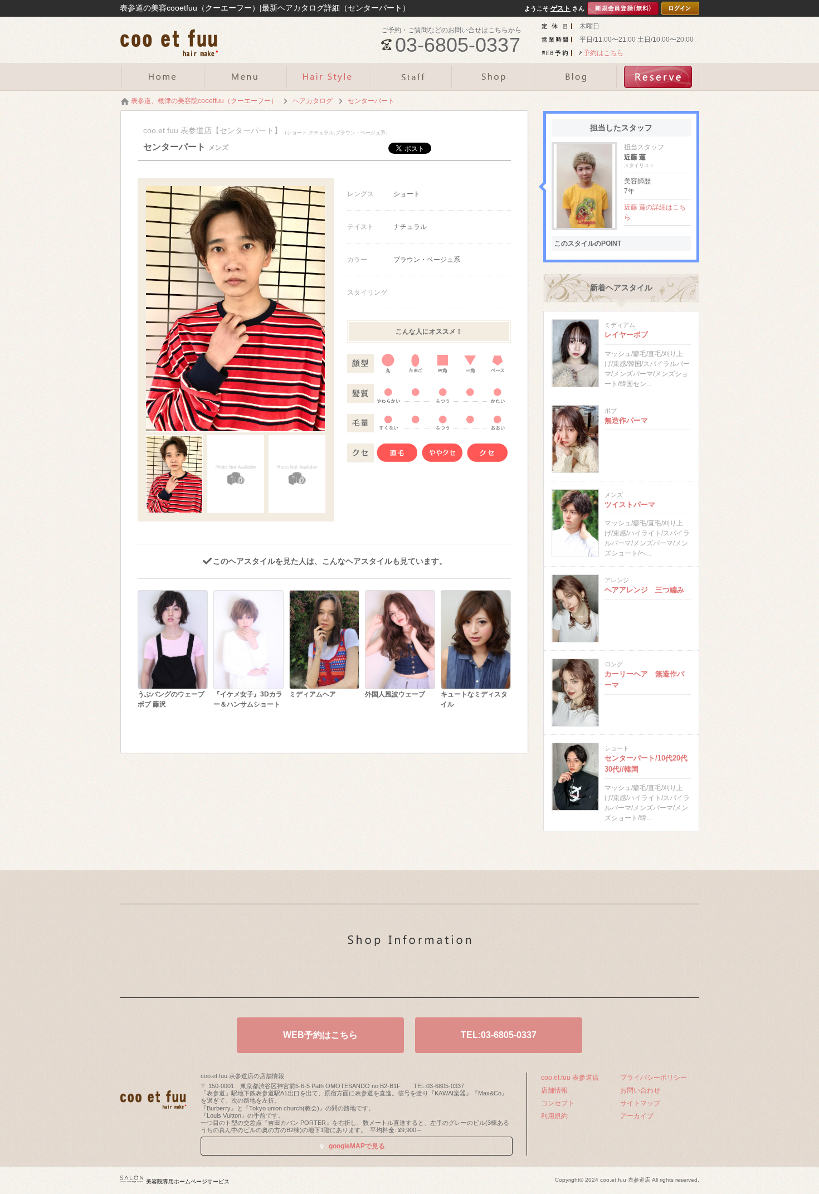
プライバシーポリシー (653, 1077)
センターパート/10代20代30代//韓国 (646, 763)
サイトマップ (640, 1103)
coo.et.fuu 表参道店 (570, 1077)
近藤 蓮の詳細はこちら (655, 212)
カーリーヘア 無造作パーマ (644, 679)
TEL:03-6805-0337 (499, 1035)
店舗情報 (554, 1090)
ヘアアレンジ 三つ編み (644, 590)
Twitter (392, 972)
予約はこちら (603, 53)
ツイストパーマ (629, 504)
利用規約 (554, 1116)
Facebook (427, 972)
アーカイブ (637, 1116)
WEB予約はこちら (320, 1035)
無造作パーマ (626, 420)
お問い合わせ (640, 1090)
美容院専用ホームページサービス (188, 1181)
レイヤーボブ (626, 334)
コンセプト (557, 1103)
